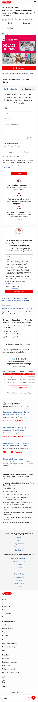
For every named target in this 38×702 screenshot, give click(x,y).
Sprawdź (26, 344)
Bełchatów (19, 550)
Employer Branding (8, 647)
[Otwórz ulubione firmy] (31, 2)
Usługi (4, 650)
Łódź (19, 538)
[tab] (10, 89)
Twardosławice (19, 577)
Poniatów (19, 565)
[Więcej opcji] (34, 12)
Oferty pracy (6, 625)
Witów (19, 586)
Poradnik (5, 635)
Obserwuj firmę (19, 291)
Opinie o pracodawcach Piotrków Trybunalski (17, 308)
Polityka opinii (6, 665)
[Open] (32, 118)
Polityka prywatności (9, 669)
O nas (4, 603)
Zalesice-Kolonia (19, 562)
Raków (19, 568)
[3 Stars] (12, 146)
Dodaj (19, 173)
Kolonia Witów (19, 574)
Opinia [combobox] (7, 108)
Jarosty (19, 580)
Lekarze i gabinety (12, 337)
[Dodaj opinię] (33, 698)
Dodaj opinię (20, 68)
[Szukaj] (5, 697)
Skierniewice (19, 547)
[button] (28, 19)
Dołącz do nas (7, 610)
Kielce (19, 541)
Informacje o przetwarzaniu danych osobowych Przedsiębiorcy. (16, 299)
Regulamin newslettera (9, 662)
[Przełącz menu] (35, 2)
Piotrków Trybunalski (19, 558)
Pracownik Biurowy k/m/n (13, 459)
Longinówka (19, 583)
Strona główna (7, 305)
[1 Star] (5, 146)
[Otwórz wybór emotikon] (27, 137)
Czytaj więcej (7, 167)
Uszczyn (19, 571)
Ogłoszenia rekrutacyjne (10, 643)
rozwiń (31, 73)
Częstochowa (19, 544)
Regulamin (5, 658)
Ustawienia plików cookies (10, 672)
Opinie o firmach (7, 628)
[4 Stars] (15, 146)
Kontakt (4, 617)
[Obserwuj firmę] (29, 698)
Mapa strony (6, 606)
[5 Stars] (19, 146)
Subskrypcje (6, 613)
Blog (3, 632)
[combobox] (16, 118)
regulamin (16, 156)
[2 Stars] (8, 146)
